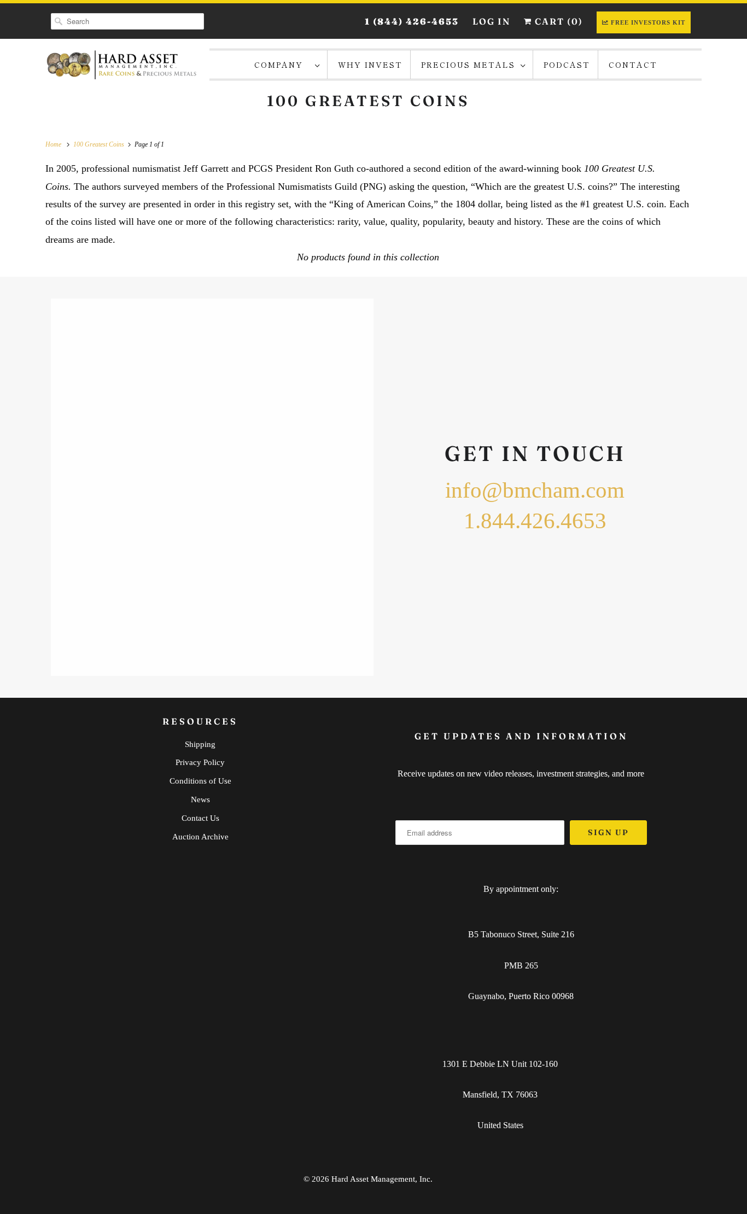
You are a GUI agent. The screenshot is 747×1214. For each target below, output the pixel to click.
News (200, 799)
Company (282, 64)
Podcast (567, 64)
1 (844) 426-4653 (412, 21)
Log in (491, 21)
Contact (633, 64)
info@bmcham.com (535, 490)
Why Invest (370, 64)
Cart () (557, 21)
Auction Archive (200, 836)
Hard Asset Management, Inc (380, 1179)
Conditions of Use (200, 781)
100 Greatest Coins (368, 101)
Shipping (200, 744)
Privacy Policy (200, 762)
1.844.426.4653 (535, 520)
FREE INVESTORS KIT (648, 22)
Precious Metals (468, 64)
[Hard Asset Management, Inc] (122, 64)
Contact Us (200, 818)
